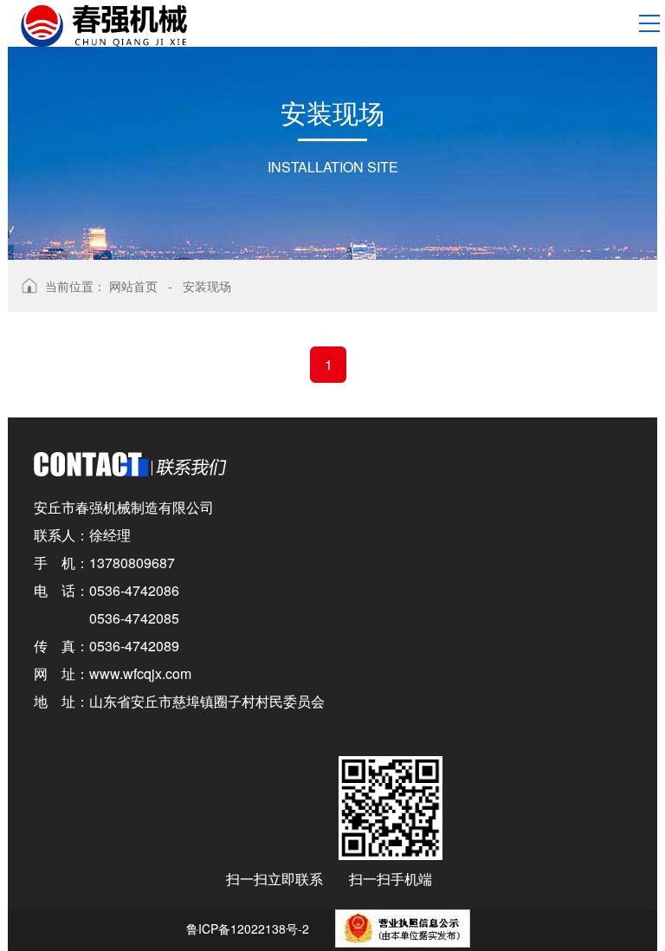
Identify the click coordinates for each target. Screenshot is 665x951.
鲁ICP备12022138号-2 (247, 928)
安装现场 (207, 285)
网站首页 (133, 285)
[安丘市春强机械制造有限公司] (104, 24)
